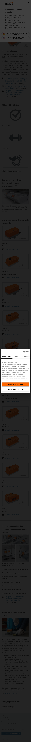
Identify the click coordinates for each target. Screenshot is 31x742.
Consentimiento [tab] (6, 356)
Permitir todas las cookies (15, 384)
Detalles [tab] (16, 356)
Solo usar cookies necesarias (15, 389)
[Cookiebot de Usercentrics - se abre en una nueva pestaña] (22, 351)
